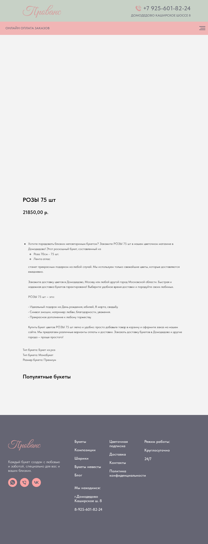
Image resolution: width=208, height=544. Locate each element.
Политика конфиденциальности (127, 473)
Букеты (80, 441)
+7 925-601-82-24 (167, 8)
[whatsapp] (12, 485)
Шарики (81, 458)
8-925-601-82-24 (88, 509)
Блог (78, 475)
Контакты (117, 462)
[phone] (24, 485)
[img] (42, 11)
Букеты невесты (87, 466)
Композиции (85, 450)
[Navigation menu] (202, 28)
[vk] (36, 485)
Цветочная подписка (118, 443)
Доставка (117, 454)
